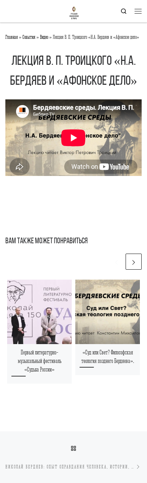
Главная (11, 37)
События (28, 37)
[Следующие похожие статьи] (134, 262)
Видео (44, 37)
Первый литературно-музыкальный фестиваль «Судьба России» (39, 361)
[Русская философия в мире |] (41, 11)
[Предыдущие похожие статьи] (116, 262)
